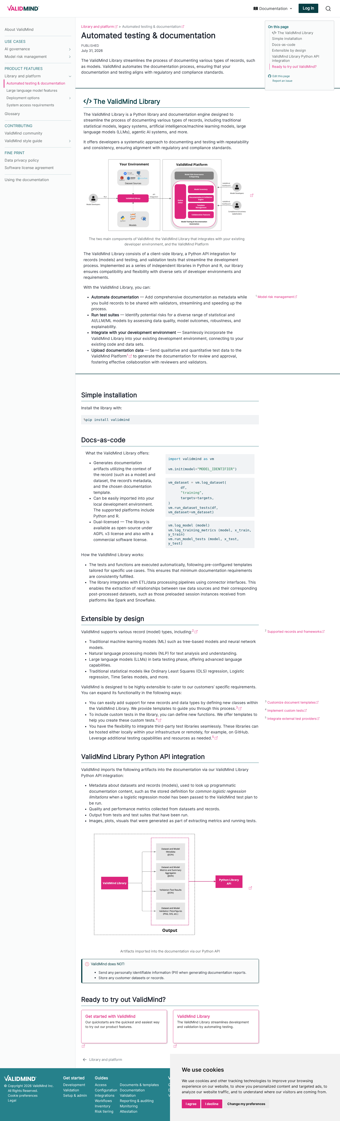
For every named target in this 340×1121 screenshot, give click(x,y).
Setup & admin (75, 1095)
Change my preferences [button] (246, 1104)
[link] (273, 9)
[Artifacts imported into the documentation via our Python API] (170, 888)
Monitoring (129, 1106)
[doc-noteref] (129, 356)
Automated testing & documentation (151, 26)
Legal (12, 1100)
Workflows (103, 1101)
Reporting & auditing (137, 1101)
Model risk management (276, 297)
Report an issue (282, 81)
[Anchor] (165, 101)
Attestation (128, 1111)
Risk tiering (104, 1111)
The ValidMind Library (295, 33)
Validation (71, 1090)
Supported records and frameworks (294, 631)
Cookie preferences (22, 1095)
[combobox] (328, 8)
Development (74, 1085)
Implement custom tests (285, 710)
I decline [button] (211, 1104)
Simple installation (287, 39)
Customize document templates (291, 702)
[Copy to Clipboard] (256, 416)
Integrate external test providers (291, 718)
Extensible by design (289, 50)
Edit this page (281, 76)
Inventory (102, 1106)
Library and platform (97, 26)
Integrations (104, 1095)
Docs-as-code (283, 45)
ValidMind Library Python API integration (295, 58)
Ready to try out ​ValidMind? (294, 67)
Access (101, 1085)
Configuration (106, 1090)
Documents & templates (139, 1085)
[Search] (328, 8)
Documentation (132, 1090)
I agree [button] (191, 1104)
